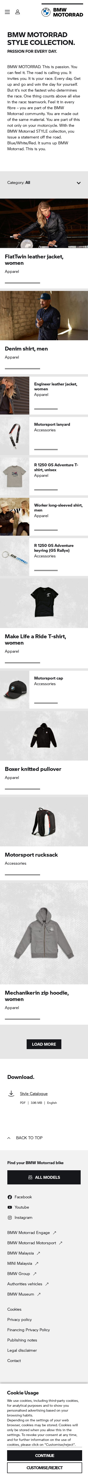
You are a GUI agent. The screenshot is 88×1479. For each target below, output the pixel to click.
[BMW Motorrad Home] (62, 12)
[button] (7, 12)
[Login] (18, 10)
